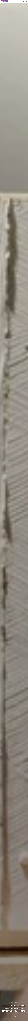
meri (20, 1015)
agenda (11, 1002)
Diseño (16, 1002)
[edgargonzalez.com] (4, 1)
